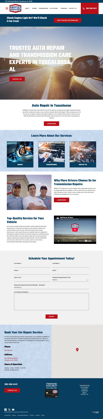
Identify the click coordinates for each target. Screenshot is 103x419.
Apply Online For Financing (67, 20)
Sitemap (14, 415)
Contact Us (72, 8)
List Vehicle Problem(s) (21, 292)
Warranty (38, 415)
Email (54, 270)
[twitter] (9, 409)
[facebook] (5, 409)
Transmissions (43, 8)
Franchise (32, 415)
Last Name (56, 263)
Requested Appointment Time (61, 277)
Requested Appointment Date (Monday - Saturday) (30, 285)
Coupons (84, 389)
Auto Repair (54, 8)
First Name (18, 263)
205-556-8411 (8, 350)
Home (84, 384)
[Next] (98, 59)
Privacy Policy (7, 415)
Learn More (51, 123)
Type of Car (18, 277)
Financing (64, 8)
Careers (43, 415)
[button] (77, 350)
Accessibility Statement (22, 415)
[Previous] (4, 59)
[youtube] (13, 409)
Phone (17, 270)
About (27, 8)
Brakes (34, 8)
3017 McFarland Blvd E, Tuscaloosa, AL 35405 (18, 1)
